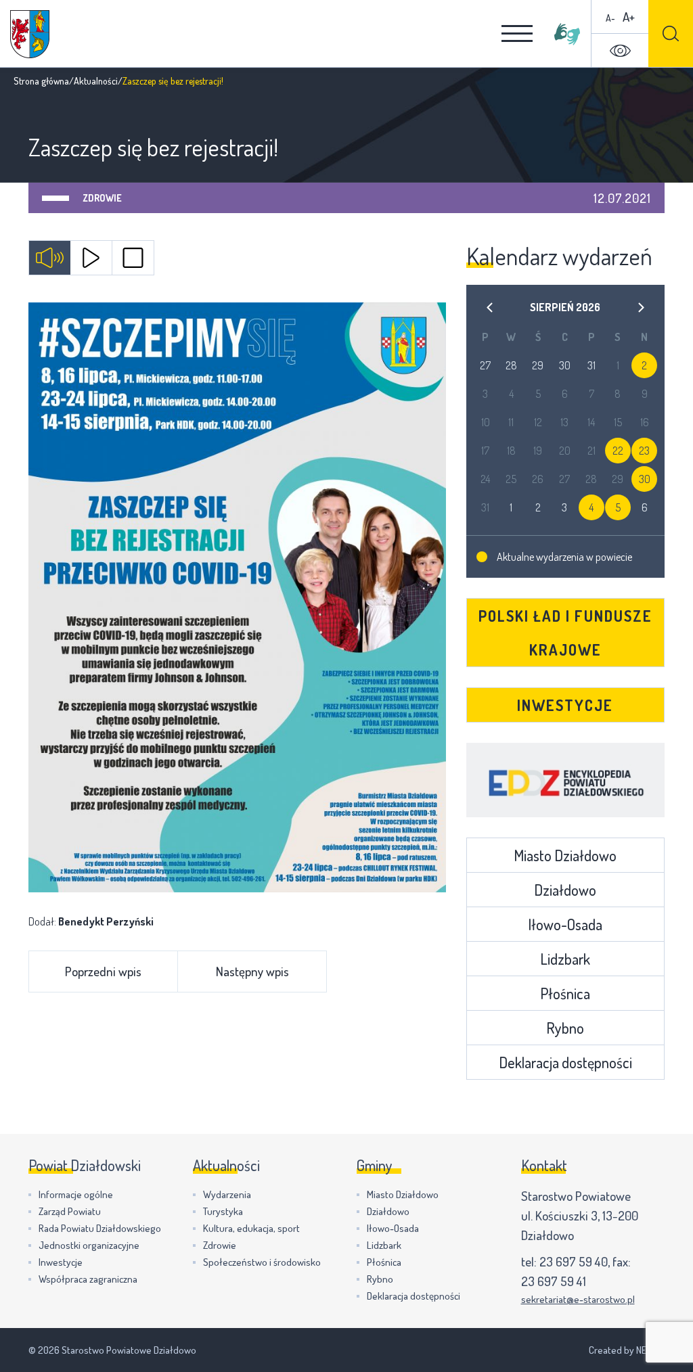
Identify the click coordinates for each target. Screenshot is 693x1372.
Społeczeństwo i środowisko (262, 1262)
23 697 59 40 (573, 1261)
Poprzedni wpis (103, 971)
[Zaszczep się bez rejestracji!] (237, 597)
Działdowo (565, 889)
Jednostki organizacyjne (89, 1245)
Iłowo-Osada (565, 924)
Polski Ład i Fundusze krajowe (565, 632)
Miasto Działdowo (565, 855)
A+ (629, 16)
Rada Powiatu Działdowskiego (100, 1228)
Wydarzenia (227, 1194)
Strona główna (41, 81)
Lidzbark (565, 958)
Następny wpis (252, 971)
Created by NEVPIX (627, 1350)
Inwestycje (565, 704)
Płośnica (565, 993)
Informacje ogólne (76, 1194)
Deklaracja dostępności (565, 1062)
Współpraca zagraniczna (88, 1279)
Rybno (565, 1027)
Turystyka (223, 1211)
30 (644, 479)
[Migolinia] (567, 34)
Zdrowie (102, 198)
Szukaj (670, 33)
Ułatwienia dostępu (619, 51)
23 (644, 450)
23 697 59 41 (553, 1281)
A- (610, 18)
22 (617, 450)
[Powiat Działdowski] (29, 34)
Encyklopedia (565, 780)
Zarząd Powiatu (70, 1211)
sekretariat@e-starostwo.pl (578, 1299)
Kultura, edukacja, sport (251, 1228)
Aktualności (96, 81)
